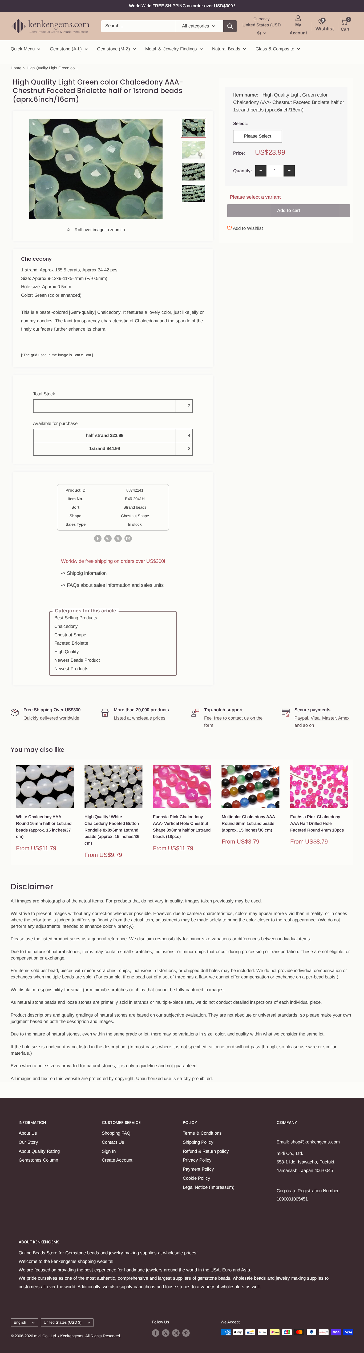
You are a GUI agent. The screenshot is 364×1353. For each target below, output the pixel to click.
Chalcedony (66, 626)
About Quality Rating (39, 1151)
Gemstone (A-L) (66, 48)
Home (16, 68)
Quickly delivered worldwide (51, 718)
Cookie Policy (196, 1178)
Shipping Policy (198, 1142)
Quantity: (242, 170)
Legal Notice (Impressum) (208, 1187)
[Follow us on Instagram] (176, 1333)
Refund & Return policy (206, 1151)
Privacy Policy (197, 1160)
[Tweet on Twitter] (118, 538)
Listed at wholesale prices (139, 718)
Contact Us (113, 1142)
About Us (28, 1133)
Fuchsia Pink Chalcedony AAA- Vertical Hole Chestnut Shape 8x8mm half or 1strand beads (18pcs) (182, 826)
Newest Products (71, 668)
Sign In (109, 1151)
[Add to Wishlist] (69, 768)
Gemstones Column (38, 1160)
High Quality (66, 651)
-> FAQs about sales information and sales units (112, 585)
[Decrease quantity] (260, 170)
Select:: (260, 123)
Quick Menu (23, 48)
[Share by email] (128, 538)
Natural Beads (226, 48)
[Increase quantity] (289, 170)
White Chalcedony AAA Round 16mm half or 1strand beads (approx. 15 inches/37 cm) (43, 826)
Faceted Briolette (71, 643)
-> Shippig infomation (84, 573)
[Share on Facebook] (98, 538)
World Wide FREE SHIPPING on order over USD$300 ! (182, 5)
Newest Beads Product (77, 660)
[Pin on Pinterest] (108, 538)
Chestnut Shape (70, 634)
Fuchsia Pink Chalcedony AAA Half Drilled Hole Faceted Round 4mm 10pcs (317, 823)
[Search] (230, 26)
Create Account (117, 1160)
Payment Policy (198, 1169)
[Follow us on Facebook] (155, 1333)
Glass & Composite (275, 48)
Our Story (28, 1142)
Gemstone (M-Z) (113, 48)
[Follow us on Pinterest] (186, 1333)
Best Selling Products (75, 617)
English (20, 1322)
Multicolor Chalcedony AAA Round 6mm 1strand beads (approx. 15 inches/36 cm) (248, 823)
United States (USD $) (63, 1322)
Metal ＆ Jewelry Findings (171, 48)
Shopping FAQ (116, 1133)
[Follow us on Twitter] (165, 1333)
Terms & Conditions (202, 1133)
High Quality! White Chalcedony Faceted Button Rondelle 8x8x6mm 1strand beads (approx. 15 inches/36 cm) (111, 829)
